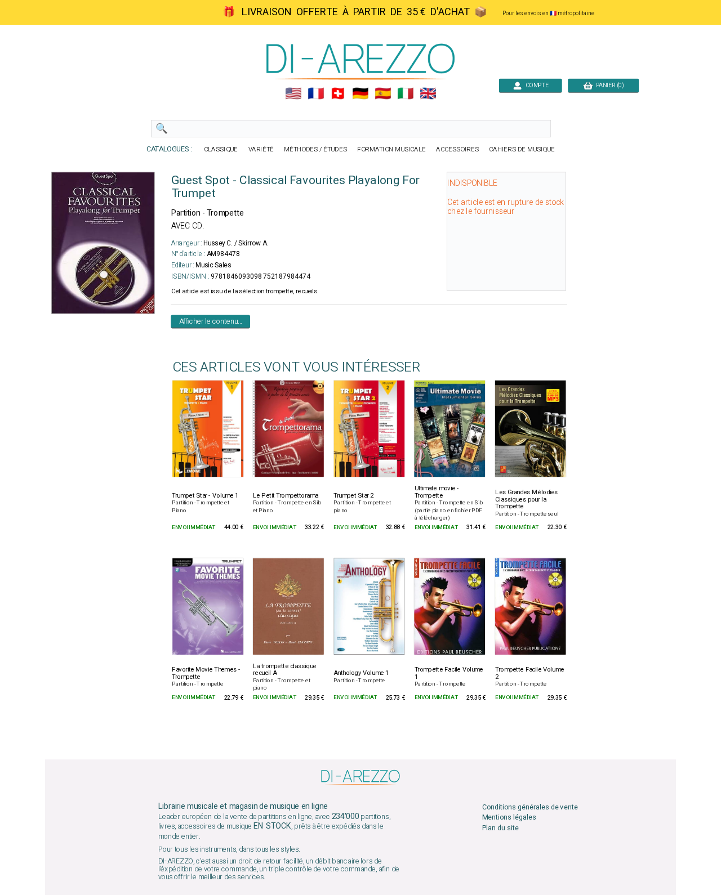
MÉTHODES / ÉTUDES (315, 149)
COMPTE (535, 85)
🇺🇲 (293, 94)
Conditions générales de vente (530, 807)
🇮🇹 (405, 94)
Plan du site (500, 827)
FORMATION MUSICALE (391, 149)
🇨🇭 (338, 94)
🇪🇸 (383, 94)
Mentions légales (509, 817)
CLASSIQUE (221, 149)
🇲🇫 (316, 94)
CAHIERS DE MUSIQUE (522, 149)
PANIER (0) (608, 85)
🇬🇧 (428, 94)
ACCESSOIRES (457, 149)
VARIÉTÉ (261, 149)
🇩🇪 (360, 94)
